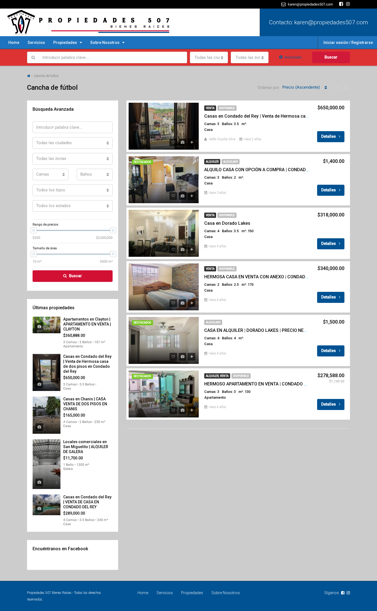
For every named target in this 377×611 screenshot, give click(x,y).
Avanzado (293, 57)
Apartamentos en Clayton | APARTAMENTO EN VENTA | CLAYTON (87, 324)
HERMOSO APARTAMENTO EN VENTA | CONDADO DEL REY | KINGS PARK (276, 384)
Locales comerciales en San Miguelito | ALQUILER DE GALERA (85, 447)
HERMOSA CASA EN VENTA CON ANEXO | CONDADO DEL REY (265, 276)
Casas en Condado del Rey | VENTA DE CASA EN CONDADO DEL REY (87, 502)
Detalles (329, 136)
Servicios (36, 42)
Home (13, 42)
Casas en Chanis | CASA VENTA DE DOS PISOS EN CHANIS (85, 404)
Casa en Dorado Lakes (227, 223)
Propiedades (65, 42)
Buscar (331, 57)
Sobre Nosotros (105, 42)
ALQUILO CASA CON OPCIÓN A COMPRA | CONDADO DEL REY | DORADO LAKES (283, 169)
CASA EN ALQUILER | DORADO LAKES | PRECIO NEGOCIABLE (264, 330)
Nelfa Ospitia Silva (222, 139)
